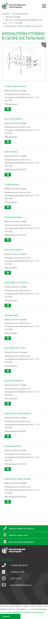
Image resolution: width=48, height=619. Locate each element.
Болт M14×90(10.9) (13, 119)
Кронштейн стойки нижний (17, 479)
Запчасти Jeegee (12, 17)
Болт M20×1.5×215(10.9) (16, 283)
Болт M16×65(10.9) (13, 381)
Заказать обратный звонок (21, 529)
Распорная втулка (13, 217)
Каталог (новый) (20, 14)
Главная (5, 14)
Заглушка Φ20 (11, 315)
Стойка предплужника (15, 86)
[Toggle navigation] (44, 6)
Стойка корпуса (12, 184)
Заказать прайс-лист (18, 535)
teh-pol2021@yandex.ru (21, 585)
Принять (6, 616)
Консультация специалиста (21, 542)
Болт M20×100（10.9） (16, 348)
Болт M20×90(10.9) (13, 250)
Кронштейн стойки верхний (18, 413)
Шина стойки (11, 152)
